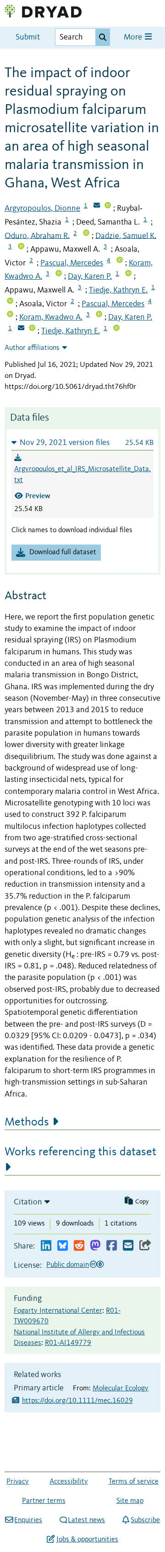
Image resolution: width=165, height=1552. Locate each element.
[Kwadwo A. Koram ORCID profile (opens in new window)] (58, 274)
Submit (28, 37)
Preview (37, 495)
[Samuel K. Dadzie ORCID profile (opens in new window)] (21, 247)
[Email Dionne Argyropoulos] (96, 206)
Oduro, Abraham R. (37, 235)
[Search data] (102, 37)
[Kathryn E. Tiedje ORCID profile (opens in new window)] (10, 301)
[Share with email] (128, 1246)
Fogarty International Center (58, 1311)
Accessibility (69, 1481)
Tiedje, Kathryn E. (118, 290)
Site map (129, 1501)
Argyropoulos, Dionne (42, 208)
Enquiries (28, 1520)
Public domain (67, 1265)
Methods (27, 1122)
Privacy (17, 1481)
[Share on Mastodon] (95, 1246)
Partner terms (44, 1501)
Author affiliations (32, 348)
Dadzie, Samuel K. (125, 235)
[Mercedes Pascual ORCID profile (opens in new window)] (119, 260)
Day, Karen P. (90, 276)
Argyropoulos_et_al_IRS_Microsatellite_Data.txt (82, 475)
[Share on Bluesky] (62, 1246)
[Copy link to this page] (145, 1246)
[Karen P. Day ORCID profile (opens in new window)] (128, 274)
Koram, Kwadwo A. (50, 317)
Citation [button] (28, 1202)
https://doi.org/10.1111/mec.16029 (77, 1401)
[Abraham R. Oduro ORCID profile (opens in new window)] (86, 233)
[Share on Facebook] (111, 1246)
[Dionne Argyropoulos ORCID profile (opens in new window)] (107, 206)
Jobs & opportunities (87, 1539)
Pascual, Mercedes (71, 263)
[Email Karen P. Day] (21, 328)
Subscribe (145, 1520)
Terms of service (134, 1481)
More (134, 37)
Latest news (86, 1520)
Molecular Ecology (120, 1388)
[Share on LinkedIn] (46, 1246)
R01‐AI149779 (68, 1343)
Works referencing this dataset (80, 1152)
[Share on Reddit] (79, 1246)
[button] (82, 442)
